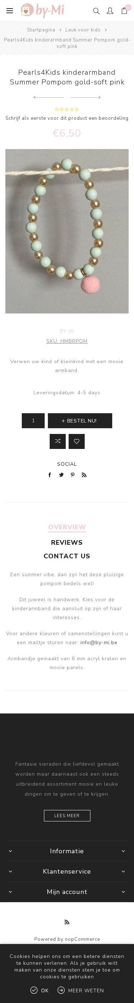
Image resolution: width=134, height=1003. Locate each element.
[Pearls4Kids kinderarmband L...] (86, 97)
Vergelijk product (58, 441)
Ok (45, 990)
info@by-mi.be (99, 642)
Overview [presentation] (67, 527)
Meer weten (86, 990)
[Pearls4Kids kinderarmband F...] (48, 97)
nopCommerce (82, 939)
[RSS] (67, 922)
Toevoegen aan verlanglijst (77, 441)
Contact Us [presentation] (67, 556)
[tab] (67, 527)
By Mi (67, 331)
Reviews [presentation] (67, 542)
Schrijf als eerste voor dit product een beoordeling (67, 118)
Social (67, 464)
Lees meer (67, 816)
